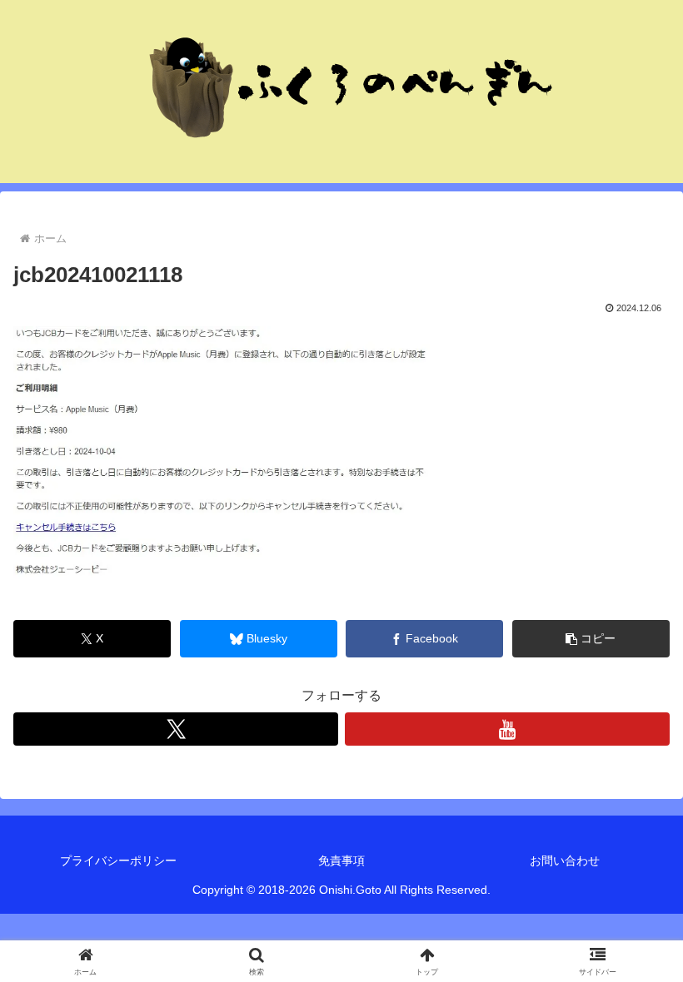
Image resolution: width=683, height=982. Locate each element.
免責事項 (341, 860)
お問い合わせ (565, 860)
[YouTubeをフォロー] (507, 729)
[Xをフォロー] (175, 729)
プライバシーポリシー (118, 860)
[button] (591, 638)
